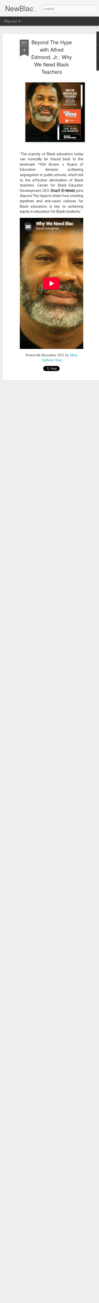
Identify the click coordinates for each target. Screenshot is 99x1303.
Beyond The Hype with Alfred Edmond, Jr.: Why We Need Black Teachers (51, 56)
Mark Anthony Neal (60, 357)
